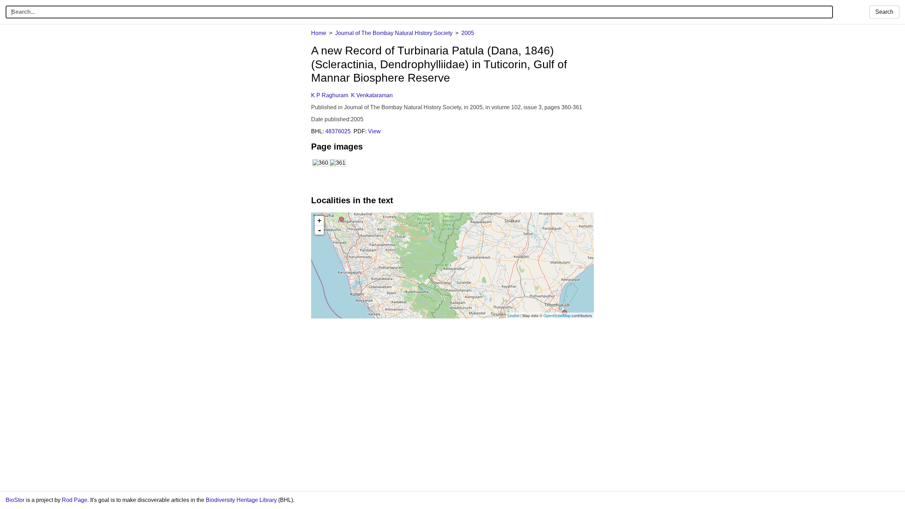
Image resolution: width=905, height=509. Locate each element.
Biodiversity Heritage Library (241, 500)
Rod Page (74, 500)
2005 (467, 33)
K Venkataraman (372, 95)
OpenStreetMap (557, 315)
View (374, 131)
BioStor (15, 500)
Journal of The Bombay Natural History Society (393, 33)
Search (884, 12)
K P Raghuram (329, 95)
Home (318, 33)
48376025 (338, 131)
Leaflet (513, 315)
